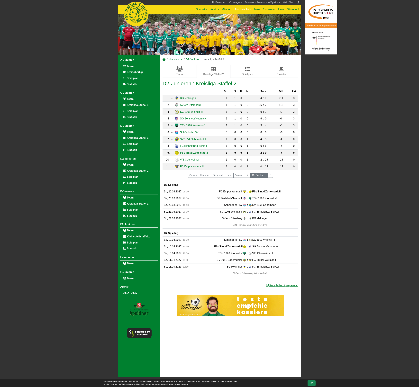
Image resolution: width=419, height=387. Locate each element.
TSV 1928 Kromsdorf (192, 125)
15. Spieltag (258, 175)
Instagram (236, 2)
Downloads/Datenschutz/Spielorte (262, 2)
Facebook (220, 2)
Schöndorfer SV (189, 132)
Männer (226, 9)
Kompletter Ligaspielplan (283, 285)
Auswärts (239, 175)
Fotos (257, 9)
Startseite (201, 9)
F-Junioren (127, 257)
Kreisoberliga (135, 72)
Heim (229, 175)
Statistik (131, 84)
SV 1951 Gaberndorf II (193, 139)
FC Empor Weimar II (192, 166)
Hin (205, 175)
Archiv (124, 286)
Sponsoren (269, 9)
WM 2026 (288, 2)
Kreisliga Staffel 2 (137, 170)
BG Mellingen (188, 98)
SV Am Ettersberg (190, 105)
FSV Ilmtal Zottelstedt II (194, 152)
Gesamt (193, 175)
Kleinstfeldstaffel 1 (138, 236)
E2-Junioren (128, 224)
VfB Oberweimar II (190, 159)
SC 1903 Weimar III (191, 111)
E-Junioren (127, 191)
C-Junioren (127, 92)
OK (311, 383)
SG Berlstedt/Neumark (193, 118)
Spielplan (132, 78)
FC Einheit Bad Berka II (193, 145)
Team (130, 66)
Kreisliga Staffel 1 (137, 105)
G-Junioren (127, 272)
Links (281, 9)
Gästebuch (293, 9)
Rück (218, 175)
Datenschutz (231, 381)
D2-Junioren (128, 158)
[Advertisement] (230, 346)
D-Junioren (127, 125)
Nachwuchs (242, 9)
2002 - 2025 (130, 293)
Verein (213, 9)
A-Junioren (127, 60)
